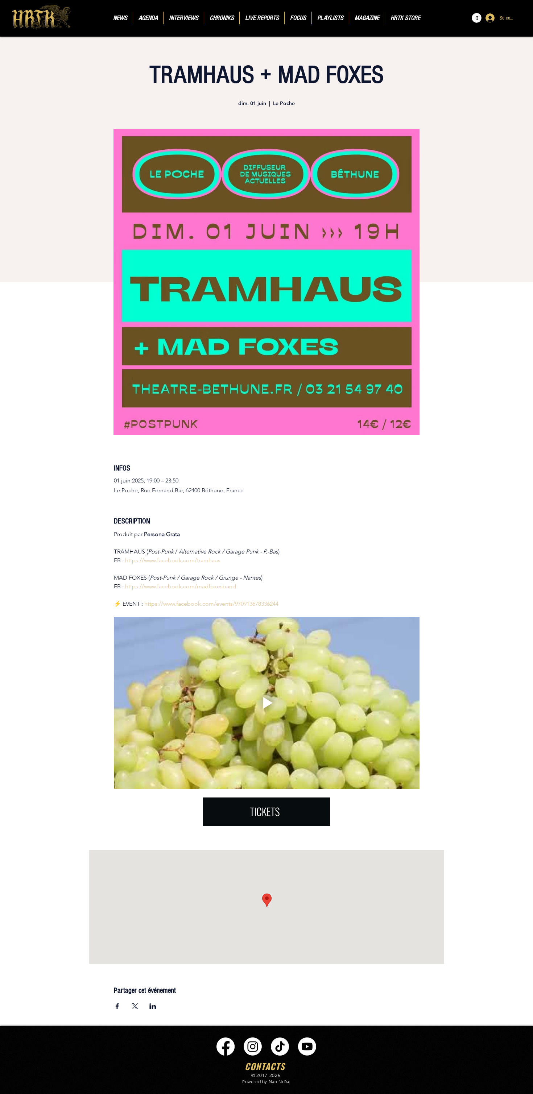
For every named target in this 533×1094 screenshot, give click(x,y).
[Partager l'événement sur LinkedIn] (152, 1006)
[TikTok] (280, 1046)
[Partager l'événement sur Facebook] (117, 1006)
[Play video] (267, 703)
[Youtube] (307, 1046)
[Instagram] (253, 1046)
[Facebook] (225, 1046)
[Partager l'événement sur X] (135, 1006)
